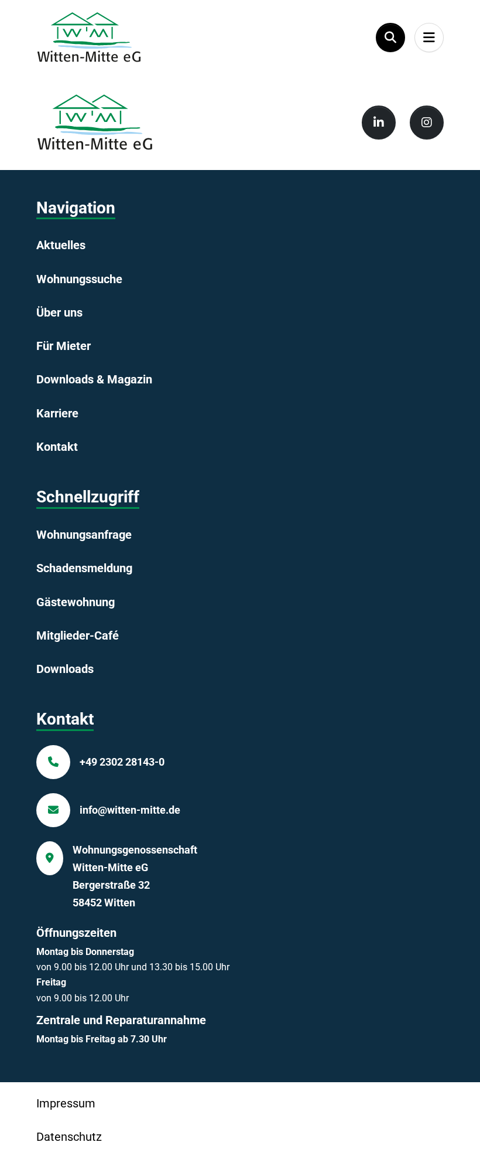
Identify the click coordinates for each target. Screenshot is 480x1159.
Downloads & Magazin (94, 379)
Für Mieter (63, 346)
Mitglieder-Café (77, 635)
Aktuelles (60, 245)
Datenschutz (69, 1137)
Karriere (57, 413)
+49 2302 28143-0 (122, 762)
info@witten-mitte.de (130, 810)
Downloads (65, 669)
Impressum (65, 1103)
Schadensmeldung (84, 568)
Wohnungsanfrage (84, 535)
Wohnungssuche (79, 279)
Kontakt (57, 447)
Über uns (59, 312)
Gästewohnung (75, 602)
